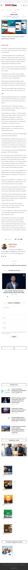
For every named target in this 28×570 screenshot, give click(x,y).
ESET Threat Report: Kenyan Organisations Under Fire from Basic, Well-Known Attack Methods (18, 400)
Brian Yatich (9, 16)
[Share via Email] (21, 239)
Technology (9, 9)
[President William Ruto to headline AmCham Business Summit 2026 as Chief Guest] (5, 419)
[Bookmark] (24, 5)
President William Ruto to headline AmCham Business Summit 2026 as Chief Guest (18, 419)
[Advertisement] (14, 365)
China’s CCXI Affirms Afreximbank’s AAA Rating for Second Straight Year (18, 390)
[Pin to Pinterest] (20, 239)
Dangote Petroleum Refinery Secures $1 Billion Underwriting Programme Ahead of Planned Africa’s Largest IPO (18, 429)
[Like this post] (15, 239)
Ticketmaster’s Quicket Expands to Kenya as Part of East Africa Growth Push (18, 410)
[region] (14, 451)
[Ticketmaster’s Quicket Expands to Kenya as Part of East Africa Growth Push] (5, 410)
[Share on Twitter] (18, 239)
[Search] (21, 5)
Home (2, 9)
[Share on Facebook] (17, 239)
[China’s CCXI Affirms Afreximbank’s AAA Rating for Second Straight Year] (5, 391)
